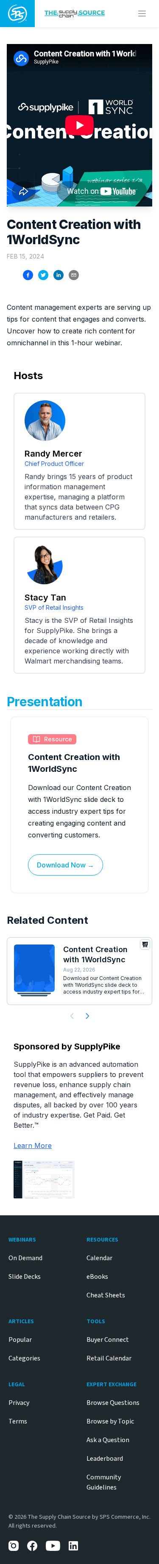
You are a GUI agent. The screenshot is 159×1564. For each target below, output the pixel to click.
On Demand (25, 1258)
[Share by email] (74, 275)
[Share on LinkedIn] (58, 275)
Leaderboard (104, 1458)
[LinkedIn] (74, 1546)
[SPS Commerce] (17, 13)
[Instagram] (13, 1546)
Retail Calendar (108, 1358)
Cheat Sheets (105, 1295)
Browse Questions (112, 1402)
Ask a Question (107, 1440)
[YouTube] (53, 1546)
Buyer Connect (107, 1339)
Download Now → (65, 865)
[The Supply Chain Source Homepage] (76, 13)
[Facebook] (32, 1546)
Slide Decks (24, 1276)
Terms (17, 1421)
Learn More (33, 1145)
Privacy (18, 1402)
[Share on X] (43, 275)
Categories (24, 1358)
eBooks (97, 1276)
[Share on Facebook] (28, 275)
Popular (20, 1339)
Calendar (99, 1258)
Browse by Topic (110, 1421)
